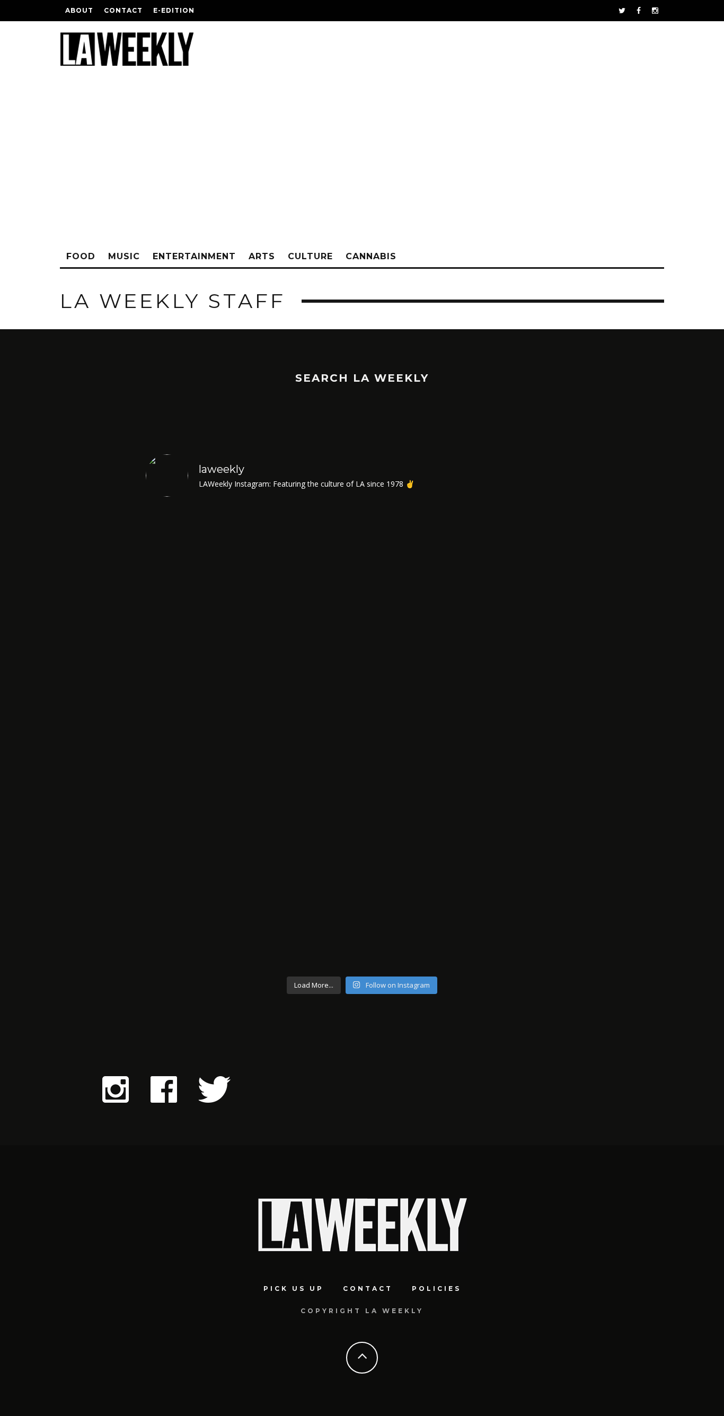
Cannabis (371, 256)
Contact (123, 10)
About (79, 10)
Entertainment (194, 256)
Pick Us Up (293, 1288)
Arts (262, 256)
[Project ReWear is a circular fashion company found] (526, 738)
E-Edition (174, 10)
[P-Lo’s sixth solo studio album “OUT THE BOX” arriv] (417, 738)
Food (80, 256)
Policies (436, 1288)
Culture (310, 256)
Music (124, 256)
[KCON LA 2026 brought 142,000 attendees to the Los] (307, 738)
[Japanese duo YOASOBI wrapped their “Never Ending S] (198, 738)
